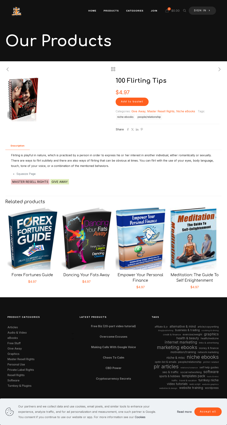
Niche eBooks (185, 111)
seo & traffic (170, 372)
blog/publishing (165, 330)
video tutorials (177, 384)
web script (194, 384)
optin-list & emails (165, 362)
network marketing (208, 352)
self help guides (209, 367)
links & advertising (209, 342)
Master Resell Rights (161, 111)
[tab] (17, 146)
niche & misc (176, 357)
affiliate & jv (161, 326)
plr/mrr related (211, 362)
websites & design (168, 388)
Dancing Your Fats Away (86, 275)
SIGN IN (200, 10)
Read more (184, 411)
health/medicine (210, 338)
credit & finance (172, 334)
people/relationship (149, 116)
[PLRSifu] (16, 10)
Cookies (140, 417)
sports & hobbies (169, 376)
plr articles (166, 367)
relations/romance (189, 367)
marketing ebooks (177, 347)
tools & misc (213, 376)
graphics (211, 334)
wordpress (212, 388)
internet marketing (181, 342)
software (211, 372)
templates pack (193, 376)
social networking (191, 372)
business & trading (187, 330)
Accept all (208, 411)
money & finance (209, 348)
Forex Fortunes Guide (32, 275)
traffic (175, 380)
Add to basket (132, 101)
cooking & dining (210, 330)
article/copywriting (208, 326)
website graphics (210, 384)
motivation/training (183, 352)
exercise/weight (192, 334)
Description (17, 145)
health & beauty (187, 338)
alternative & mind (183, 326)
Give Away (138, 111)
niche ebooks (125, 116)
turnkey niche (208, 380)
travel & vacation (188, 380)
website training (191, 388)
